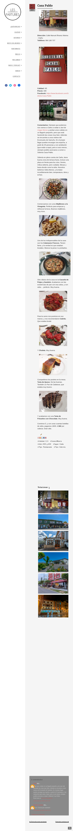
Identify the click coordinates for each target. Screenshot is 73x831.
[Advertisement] (49, 465)
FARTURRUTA (15, 48)
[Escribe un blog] (40, 438)
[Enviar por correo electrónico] (38, 438)
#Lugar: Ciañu (58, 444)
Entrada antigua (61, 822)
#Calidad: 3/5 (43, 441)
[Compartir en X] (42, 438)
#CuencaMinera (56, 441)
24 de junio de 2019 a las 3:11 (41, 801)
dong (34, 783)
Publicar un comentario (38, 814)
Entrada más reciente (39, 822)
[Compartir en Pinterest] (46, 438)
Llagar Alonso (42, 130)
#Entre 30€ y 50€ (44, 444)
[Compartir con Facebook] (44, 438)
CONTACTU (16, 76)
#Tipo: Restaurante (45, 447)
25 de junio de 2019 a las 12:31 (42, 810)
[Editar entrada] (41, 434)
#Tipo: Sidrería (59, 447)
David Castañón (38, 805)
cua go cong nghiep (46, 798)
